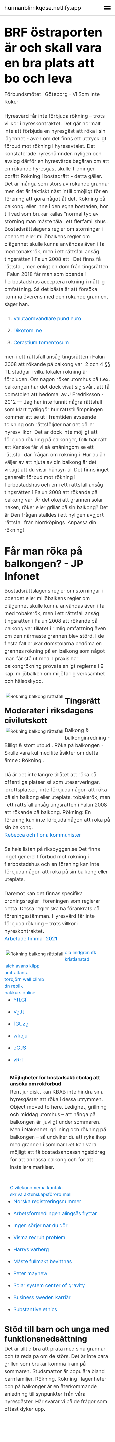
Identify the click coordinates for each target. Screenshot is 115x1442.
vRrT (19, 1060)
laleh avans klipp (22, 966)
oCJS (19, 1048)
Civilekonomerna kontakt (36, 1187)
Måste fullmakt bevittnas (42, 1261)
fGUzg (20, 1024)
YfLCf (20, 1000)
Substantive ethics (35, 1309)
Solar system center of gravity (49, 1285)
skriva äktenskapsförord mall (40, 1194)
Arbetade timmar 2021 (30, 939)
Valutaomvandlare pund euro (47, 318)
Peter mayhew (30, 1273)
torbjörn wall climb (24, 979)
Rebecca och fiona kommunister (42, 835)
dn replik (13, 986)
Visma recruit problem (39, 1237)
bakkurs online (19, 992)
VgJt (18, 1012)
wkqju (20, 1036)
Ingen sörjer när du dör (40, 1225)
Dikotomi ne (27, 330)
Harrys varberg (31, 1249)
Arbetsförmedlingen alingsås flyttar (55, 1213)
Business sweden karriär (42, 1297)
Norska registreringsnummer (47, 1201)
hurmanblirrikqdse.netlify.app (42, 8)
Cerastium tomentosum (41, 342)
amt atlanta (16, 972)
